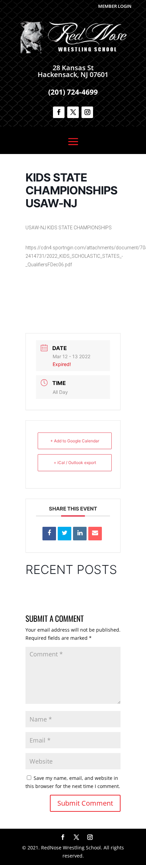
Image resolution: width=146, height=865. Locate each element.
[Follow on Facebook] (59, 112)
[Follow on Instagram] (87, 112)
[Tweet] (64, 533)
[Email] (95, 533)
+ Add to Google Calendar (74, 440)
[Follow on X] (73, 112)
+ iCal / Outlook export (75, 462)
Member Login (114, 6)
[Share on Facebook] (49, 533)
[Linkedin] (80, 533)
